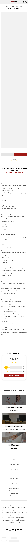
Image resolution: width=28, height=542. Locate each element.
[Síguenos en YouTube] (13, 530)
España (13, 540)
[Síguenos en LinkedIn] (15, 530)
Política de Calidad (14, 478)
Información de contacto (14, 471)
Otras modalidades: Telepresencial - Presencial (14, 175)
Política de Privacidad (14, 485)
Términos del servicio (14, 490)
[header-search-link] (23, 2)
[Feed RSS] (23, 530)
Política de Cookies (14, 480)
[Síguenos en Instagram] (10, 530)
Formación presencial (14, 466)
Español (13, 538)
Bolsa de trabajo (14, 469)
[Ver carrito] (26, 2)
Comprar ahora (20, 154)
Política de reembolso (14, 488)
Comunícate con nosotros (14, 172)
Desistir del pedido (14, 495)
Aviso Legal (14, 483)
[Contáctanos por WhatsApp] (18, 530)
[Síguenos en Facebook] (4, 530)
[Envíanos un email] (21, 530)
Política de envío (14, 493)
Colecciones (11, 6)
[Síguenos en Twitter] (7, 530)
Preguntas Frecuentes (14, 462)
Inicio (7, 6)
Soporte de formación (14, 464)
